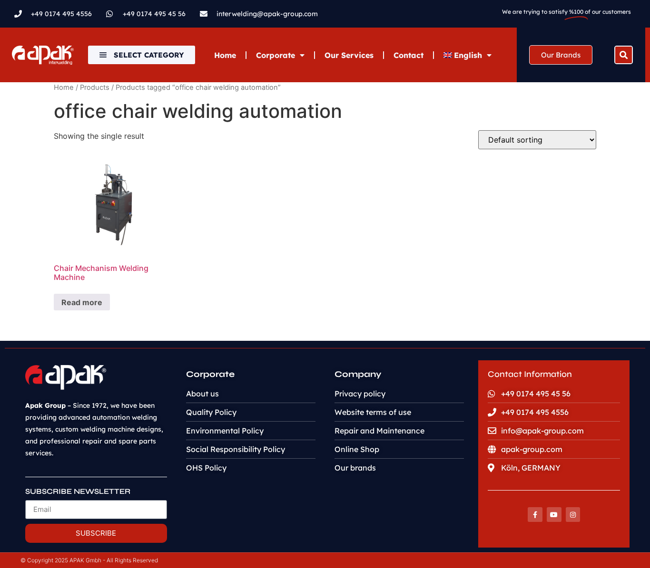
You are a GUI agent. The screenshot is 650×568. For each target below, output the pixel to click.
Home (225, 55)
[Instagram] (573, 514)
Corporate (275, 55)
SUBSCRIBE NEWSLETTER (77, 492)
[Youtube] (554, 514)
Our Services (349, 55)
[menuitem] (468, 55)
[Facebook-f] (535, 514)
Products (94, 87)
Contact (408, 55)
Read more (81, 302)
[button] (623, 55)
